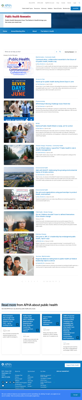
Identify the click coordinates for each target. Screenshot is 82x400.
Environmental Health (42, 168)
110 (53, 281)
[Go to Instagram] (10, 382)
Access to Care (40, 79)
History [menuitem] (17, 377)
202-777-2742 (6, 377)
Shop (58, 2)
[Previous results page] (22, 281)
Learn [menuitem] (29, 384)
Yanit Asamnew (41, 84)
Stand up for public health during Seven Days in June (55, 82)
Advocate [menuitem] (30, 380)
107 (44, 281)
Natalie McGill (40, 263)
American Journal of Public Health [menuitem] (45, 376)
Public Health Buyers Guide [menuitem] (45, 382)
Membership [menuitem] (66, 8)
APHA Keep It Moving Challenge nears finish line (53, 104)
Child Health (39, 212)
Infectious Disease (41, 234)
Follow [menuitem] (29, 379)
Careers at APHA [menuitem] (19, 388)
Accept (76, 394)
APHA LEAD (40, 2)
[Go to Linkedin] (13, 382)
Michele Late (40, 241)
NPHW (38, 123)
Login (74, 2)
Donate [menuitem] (30, 386)
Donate (63, 2)
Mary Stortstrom (41, 64)
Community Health (50, 57)
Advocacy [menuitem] (43, 8)
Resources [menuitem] (37, 8)
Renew (69, 2)
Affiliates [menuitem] (17, 380)
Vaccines (38, 256)
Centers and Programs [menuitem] (21, 382)
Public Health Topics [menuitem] (27, 8)
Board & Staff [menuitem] (18, 379)
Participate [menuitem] (30, 377)
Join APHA (75, 8)
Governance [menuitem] (18, 384)
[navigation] (5, 31)
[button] (27, 31)
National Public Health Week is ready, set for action (54, 126)
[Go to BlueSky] (6, 382)
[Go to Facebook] (3, 382)
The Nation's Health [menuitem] (45, 378)
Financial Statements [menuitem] (20, 386)
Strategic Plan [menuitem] (18, 375)
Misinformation (40, 57)
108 (47, 281)
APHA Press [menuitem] (43, 380)
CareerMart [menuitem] (43, 387)
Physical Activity (40, 101)
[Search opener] (79, 3)
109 (50, 281)
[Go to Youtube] (3, 385)
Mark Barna (40, 128)
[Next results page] (59, 281)
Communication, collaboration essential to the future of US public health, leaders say (56, 60)
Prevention (49, 145)
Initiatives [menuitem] (50, 8)
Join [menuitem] (29, 375)
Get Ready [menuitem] (43, 385)
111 (56, 281)
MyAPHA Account (49, 2)
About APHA (32, 2)
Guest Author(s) (41, 152)
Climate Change (40, 145)
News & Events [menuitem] (58, 8)
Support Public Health (72, 365)
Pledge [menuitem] (30, 382)
